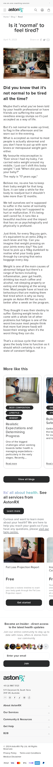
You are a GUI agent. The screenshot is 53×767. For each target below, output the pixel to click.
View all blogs (26, 479)
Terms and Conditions (30, 753)
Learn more (13, 511)
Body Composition (19, 408)
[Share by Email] (48, 40)
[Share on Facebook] (41, 40)
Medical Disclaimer (12, 756)
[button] (4, 10)
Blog (13, 16)
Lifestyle (14, 413)
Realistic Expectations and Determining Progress (19, 430)
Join (26, 663)
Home (6, 16)
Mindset (13, 418)
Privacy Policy (9, 753)
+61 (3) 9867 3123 (11, 685)
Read (20, 16)
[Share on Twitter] (44, 40)
